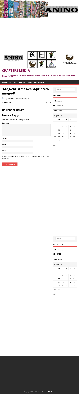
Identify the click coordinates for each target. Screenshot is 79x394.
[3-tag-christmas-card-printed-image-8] (15, 99)
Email (4, 144)
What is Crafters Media (36, 82)
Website (4, 150)
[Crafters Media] (39, 17)
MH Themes (51, 392)
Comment (5, 123)
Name (4, 138)
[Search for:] (65, 90)
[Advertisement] (39, 33)
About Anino (6, 82)
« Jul (54, 145)
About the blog (19, 82)
